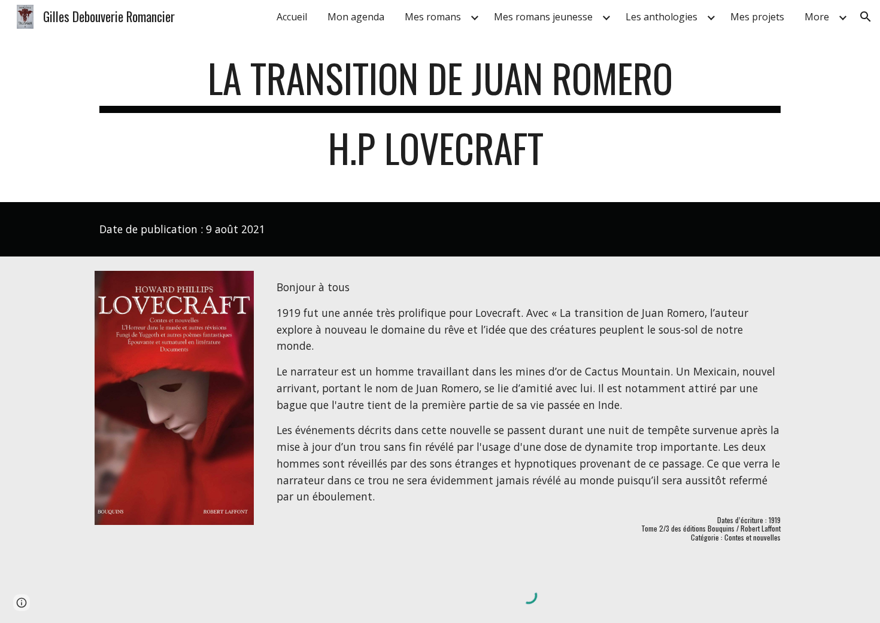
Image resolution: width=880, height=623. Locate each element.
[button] (865, 16)
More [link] (817, 16)
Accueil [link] (292, 16)
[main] (440, 119)
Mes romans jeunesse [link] (543, 16)
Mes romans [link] (433, 16)
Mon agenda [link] (355, 16)
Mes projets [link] (757, 16)
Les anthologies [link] (661, 16)
